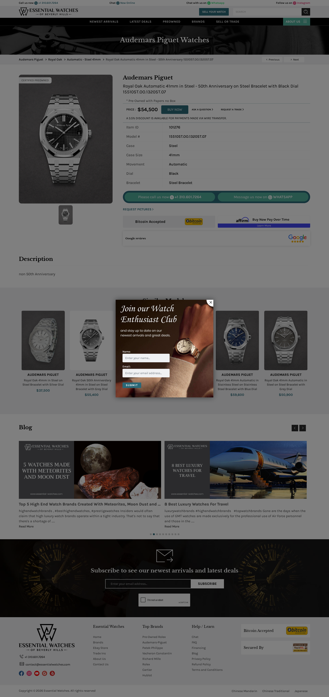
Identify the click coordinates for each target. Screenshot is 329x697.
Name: (127, 351)
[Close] (209, 303)
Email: (127, 366)
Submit (132, 385)
